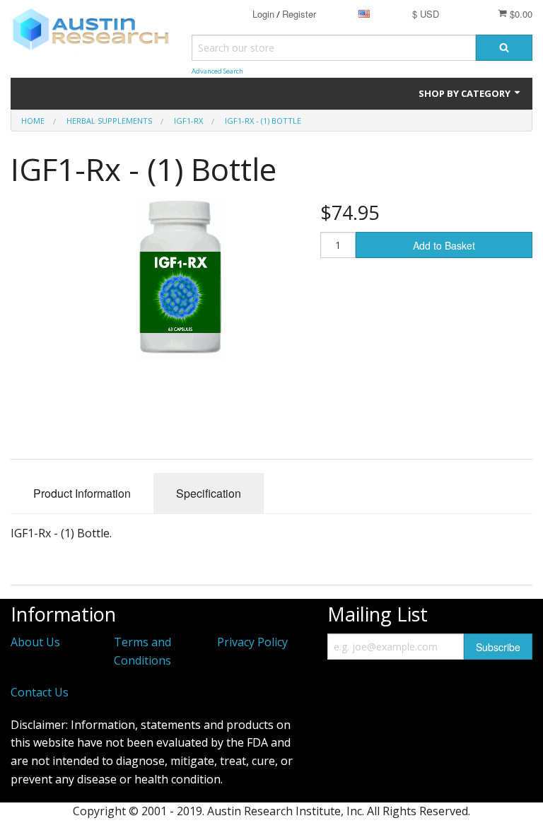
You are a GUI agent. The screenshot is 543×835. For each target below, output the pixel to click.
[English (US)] (364, 14)
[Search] (504, 48)
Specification (208, 493)
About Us (35, 642)
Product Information (82, 493)
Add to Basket (444, 245)
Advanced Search (217, 71)
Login (263, 14)
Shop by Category (466, 93)
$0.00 (519, 14)
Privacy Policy (252, 642)
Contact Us (40, 692)
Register (299, 14)
